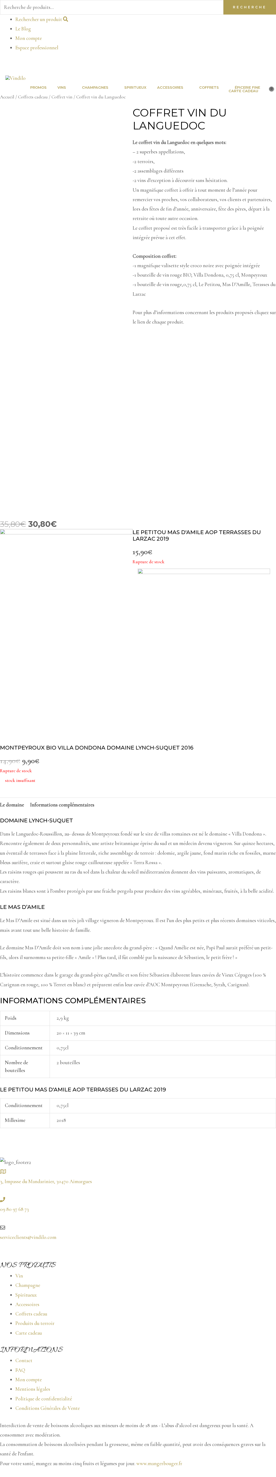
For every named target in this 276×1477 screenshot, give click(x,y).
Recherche (250, 7)
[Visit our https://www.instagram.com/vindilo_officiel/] (274, 65)
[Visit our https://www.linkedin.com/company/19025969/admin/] (270, 65)
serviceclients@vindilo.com (28, 1237)
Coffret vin (62, 97)
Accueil (7, 97)
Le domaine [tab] (12, 805)
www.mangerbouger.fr (159, 1463)
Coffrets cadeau (33, 97)
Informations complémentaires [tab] (62, 805)
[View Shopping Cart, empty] (267, 91)
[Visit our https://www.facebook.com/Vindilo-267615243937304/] (266, 65)
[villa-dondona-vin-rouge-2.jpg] (204, 651)
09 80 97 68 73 (14, 1209)
